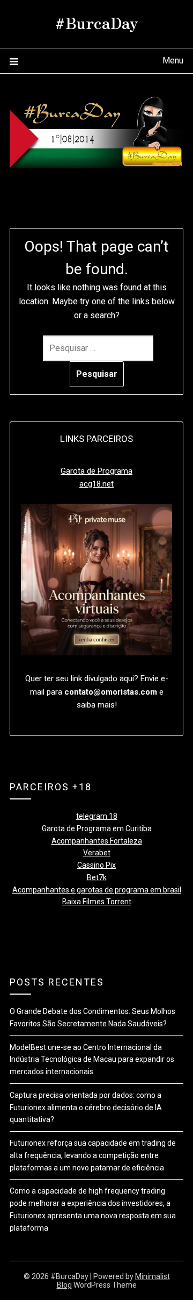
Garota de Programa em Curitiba (97, 828)
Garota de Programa (96, 471)
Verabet (96, 852)
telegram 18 (96, 816)
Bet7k (97, 877)
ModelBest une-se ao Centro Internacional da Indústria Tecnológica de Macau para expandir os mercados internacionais (92, 1059)
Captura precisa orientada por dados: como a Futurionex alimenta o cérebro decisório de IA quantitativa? (86, 1107)
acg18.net (96, 484)
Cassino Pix (96, 865)
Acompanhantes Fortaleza (96, 841)
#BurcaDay (96, 22)
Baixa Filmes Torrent (96, 901)
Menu (172, 60)
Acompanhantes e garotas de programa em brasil (96, 889)
